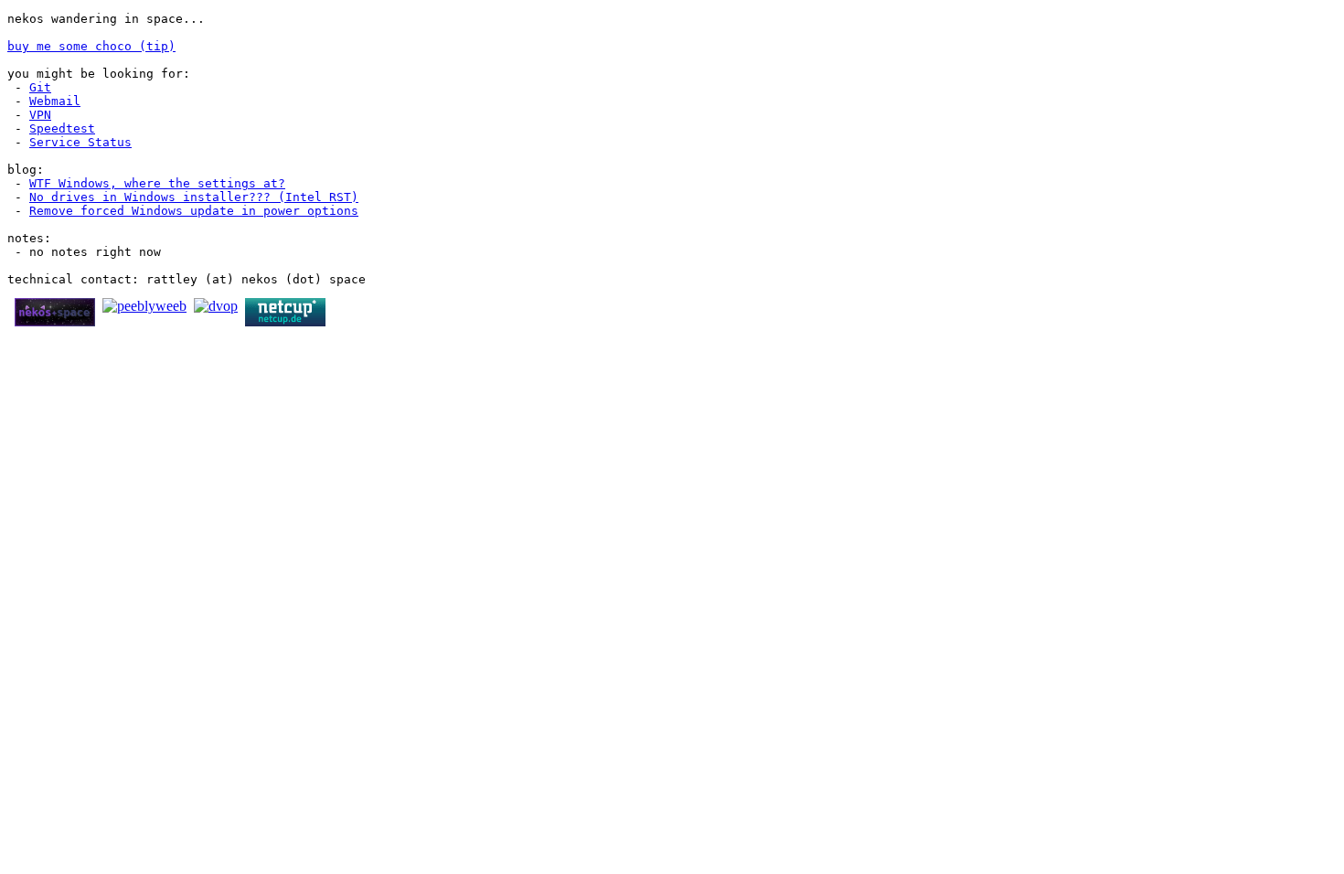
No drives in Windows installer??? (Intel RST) (193, 197)
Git (40, 87)
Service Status (80, 142)
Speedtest (62, 128)
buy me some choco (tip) (91, 46)
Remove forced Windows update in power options (193, 211)
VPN (40, 115)
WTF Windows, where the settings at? (157, 183)
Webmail (54, 101)
